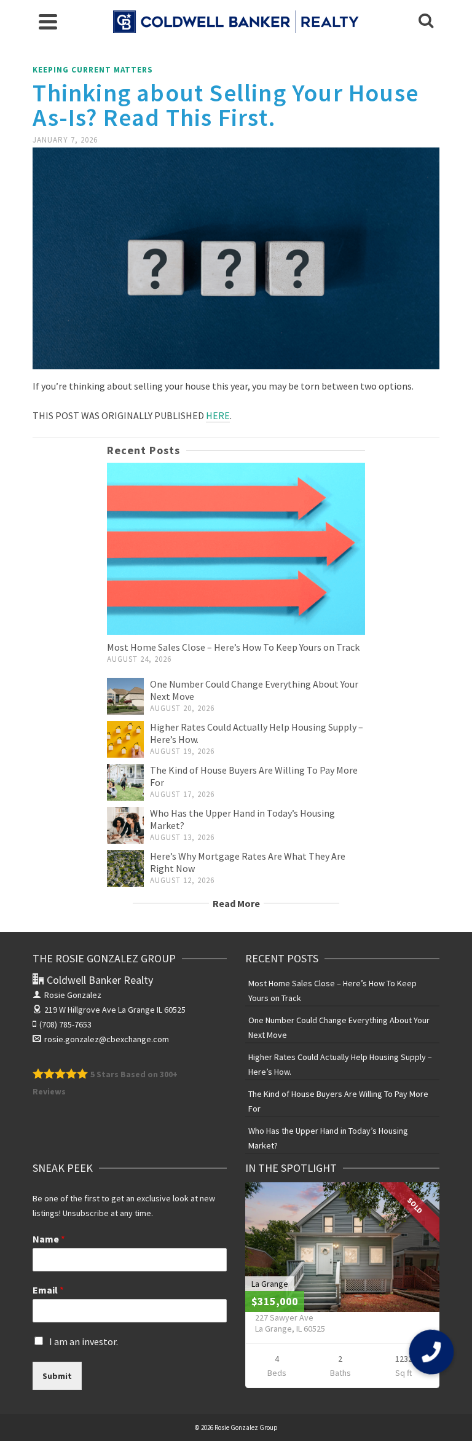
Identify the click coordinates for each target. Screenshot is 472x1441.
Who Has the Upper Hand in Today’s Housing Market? (328, 1138)
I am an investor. (83, 1341)
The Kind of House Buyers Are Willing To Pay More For (338, 1101)
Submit (57, 1375)
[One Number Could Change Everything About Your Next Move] (125, 696)
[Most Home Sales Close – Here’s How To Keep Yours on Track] (236, 549)
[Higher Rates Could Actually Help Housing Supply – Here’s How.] (125, 739)
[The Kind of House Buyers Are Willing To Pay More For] (125, 782)
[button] (431, 1351)
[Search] (425, 21)
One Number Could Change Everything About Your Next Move (339, 1027)
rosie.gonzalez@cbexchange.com (106, 1039)
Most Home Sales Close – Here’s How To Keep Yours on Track (233, 647)
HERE (218, 415)
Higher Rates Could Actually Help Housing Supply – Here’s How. (340, 1064)
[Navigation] (48, 21)
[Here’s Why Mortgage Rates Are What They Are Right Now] (125, 868)
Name (49, 1239)
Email (48, 1290)
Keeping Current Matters (93, 70)
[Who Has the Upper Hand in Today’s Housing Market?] (125, 825)
